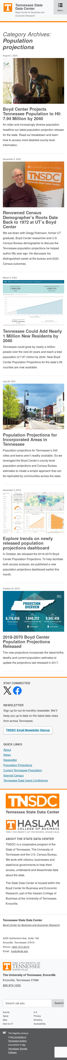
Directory (38, 1019)
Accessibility (40, 1023)
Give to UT (8, 1023)
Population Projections (17, 765)
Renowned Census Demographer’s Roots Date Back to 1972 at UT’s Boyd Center (30, 219)
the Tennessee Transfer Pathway (17, 1048)
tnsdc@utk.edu (19, 951)
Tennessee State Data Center (29, 6)
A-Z (35, 1012)
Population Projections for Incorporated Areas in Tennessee (30, 439)
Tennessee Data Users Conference (25, 780)
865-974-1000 (12, 985)
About (7, 750)
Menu (62, 7)
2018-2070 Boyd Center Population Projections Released (26, 641)
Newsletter (10, 760)
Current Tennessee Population (22, 770)
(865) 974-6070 (20, 947)
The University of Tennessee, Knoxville (6, 11)
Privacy (37, 1015)
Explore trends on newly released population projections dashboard (28, 543)
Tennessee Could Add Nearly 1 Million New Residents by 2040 (32, 335)
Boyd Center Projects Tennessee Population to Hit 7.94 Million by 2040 (32, 113)
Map (5, 1019)
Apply (5, 1015)
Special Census (13, 775)
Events (6, 1012)
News (7, 755)
